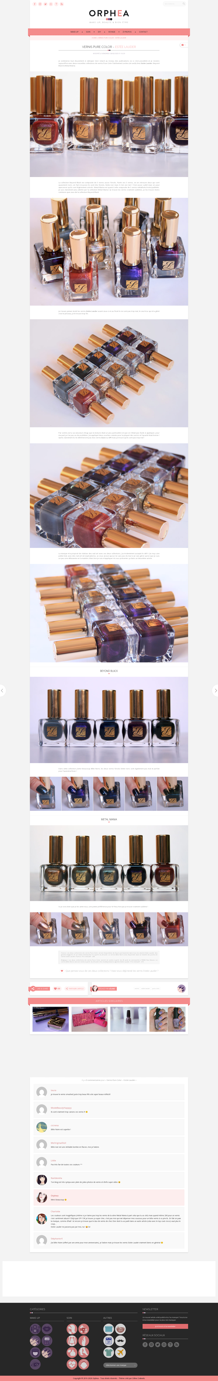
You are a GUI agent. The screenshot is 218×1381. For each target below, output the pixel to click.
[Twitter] (45, 4)
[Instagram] (40, 4)
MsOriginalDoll (58, 1142)
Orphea (54, 1195)
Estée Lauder (145, 988)
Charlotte (55, 1211)
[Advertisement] (109, 1055)
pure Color (155, 988)
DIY (99, 32)
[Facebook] (34, 4)
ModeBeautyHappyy (61, 1107)
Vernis (137, 988)
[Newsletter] (51, 4)
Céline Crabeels (138, 1378)
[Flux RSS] (62, 4)
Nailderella (56, 1178)
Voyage (111, 32)
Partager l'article (76, 989)
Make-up (74, 32)
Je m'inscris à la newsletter (165, 1326)
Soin (88, 32)
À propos (127, 32)
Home (94, 38)
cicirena (55, 1125)
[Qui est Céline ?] (94, 988)
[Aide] (56, 4)
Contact (143, 32)
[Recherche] (184, 4)
